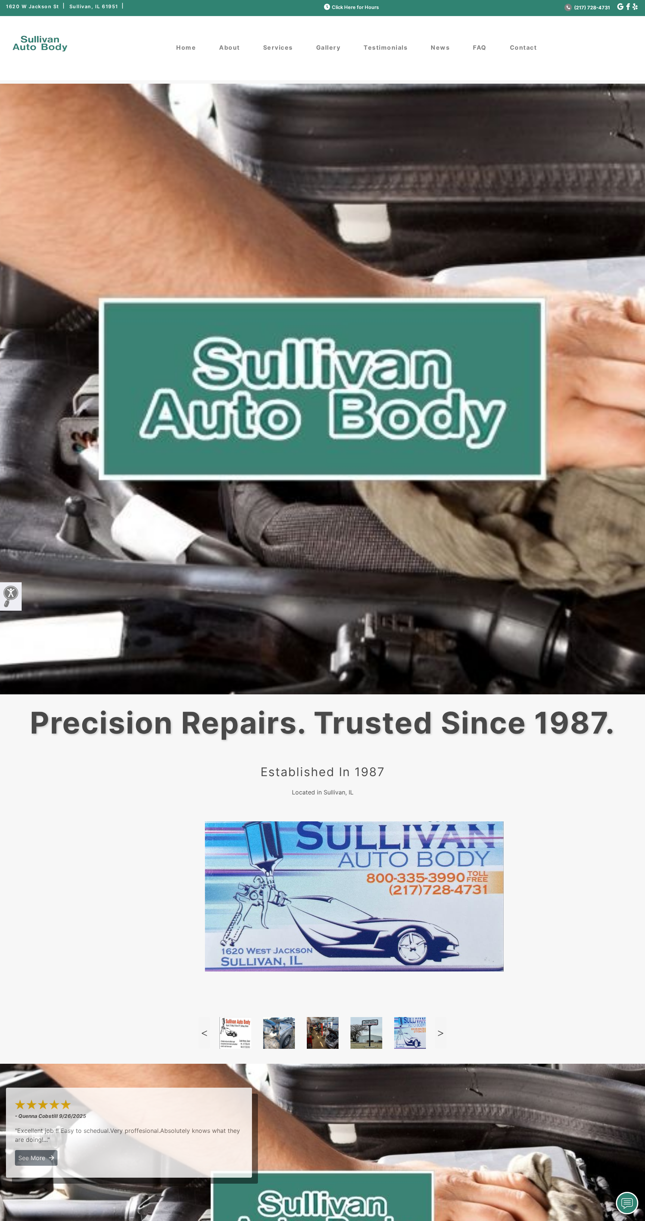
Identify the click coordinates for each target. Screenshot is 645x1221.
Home (186, 47)
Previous (204, 1033)
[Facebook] (628, 7)
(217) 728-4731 (591, 7)
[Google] (620, 7)
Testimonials (386, 47)
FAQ (480, 47)
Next (440, 1033)
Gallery (328, 47)
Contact (523, 47)
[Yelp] (635, 7)
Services (278, 47)
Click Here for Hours (355, 7)
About (229, 47)
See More (33, 1158)
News (440, 47)
